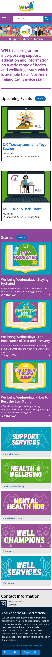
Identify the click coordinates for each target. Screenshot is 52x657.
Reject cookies (11, 652)
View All (40, 98)
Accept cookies (31, 652)
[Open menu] (4, 18)
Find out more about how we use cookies (22, 645)
